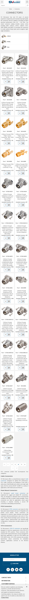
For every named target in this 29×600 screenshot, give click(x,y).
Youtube (16, 569)
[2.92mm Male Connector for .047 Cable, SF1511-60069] (7, 439)
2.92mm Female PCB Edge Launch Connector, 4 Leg (7, 166)
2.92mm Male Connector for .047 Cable (7, 452)
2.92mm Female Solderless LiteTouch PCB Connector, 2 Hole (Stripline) (21, 197)
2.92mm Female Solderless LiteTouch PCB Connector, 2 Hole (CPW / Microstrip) (7, 197)
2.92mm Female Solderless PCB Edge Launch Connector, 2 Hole (7, 391)
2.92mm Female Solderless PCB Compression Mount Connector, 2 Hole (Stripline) (21, 262)
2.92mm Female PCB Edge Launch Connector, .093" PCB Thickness (22, 137)
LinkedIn (21, 569)
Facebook (8, 569)
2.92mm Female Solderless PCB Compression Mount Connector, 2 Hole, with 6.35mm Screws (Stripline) (21, 359)
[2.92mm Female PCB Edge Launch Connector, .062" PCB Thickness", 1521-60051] (7, 123)
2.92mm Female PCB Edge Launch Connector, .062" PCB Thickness (7, 137)
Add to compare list (5, 81)
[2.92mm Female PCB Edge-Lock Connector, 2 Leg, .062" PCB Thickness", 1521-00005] (22, 153)
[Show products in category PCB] (4, 47)
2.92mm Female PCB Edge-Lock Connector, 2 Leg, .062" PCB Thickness (21, 167)
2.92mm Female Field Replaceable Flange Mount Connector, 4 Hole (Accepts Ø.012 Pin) (22, 74)
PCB (8, 47)
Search (27, 5)
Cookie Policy (5, 597)
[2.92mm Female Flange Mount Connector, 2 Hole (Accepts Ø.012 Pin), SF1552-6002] (22, 92)
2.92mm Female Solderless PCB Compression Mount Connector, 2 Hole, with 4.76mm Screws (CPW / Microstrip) (7, 326)
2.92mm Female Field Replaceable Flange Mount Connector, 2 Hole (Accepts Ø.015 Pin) (7, 74)
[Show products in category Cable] (4, 36)
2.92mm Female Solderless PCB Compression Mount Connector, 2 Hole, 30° (21, 294)
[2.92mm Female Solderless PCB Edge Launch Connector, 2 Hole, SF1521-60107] (7, 378)
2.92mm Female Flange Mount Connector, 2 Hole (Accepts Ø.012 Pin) (21, 105)
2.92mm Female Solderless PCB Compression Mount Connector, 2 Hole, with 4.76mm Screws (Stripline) (21, 326)
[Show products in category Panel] (4, 41)
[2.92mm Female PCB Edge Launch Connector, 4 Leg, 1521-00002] (7, 153)
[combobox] (13, 5)
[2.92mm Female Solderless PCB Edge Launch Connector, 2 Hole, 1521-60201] (22, 378)
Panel (9, 41)
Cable (9, 36)
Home (10, 9)
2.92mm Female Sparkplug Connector (21, 419)
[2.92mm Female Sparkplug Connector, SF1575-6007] (22, 408)
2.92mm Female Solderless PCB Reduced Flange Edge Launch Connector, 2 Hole (7, 422)
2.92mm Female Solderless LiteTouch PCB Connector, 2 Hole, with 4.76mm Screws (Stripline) (21, 229)
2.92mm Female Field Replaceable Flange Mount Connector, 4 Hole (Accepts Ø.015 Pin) (7, 106)
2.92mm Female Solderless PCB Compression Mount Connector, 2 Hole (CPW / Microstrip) (7, 262)
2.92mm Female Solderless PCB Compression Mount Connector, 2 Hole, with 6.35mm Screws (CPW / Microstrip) (7, 359)
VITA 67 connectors (15, 528)
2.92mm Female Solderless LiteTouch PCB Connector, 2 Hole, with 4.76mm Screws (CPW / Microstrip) (7, 229)
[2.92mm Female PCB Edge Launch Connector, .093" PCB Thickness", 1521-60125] (22, 123)
